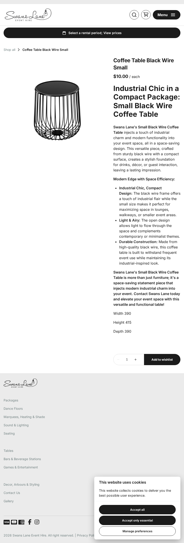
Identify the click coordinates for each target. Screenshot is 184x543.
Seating (9, 433)
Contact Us (12, 493)
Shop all (9, 49)
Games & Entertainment (21, 467)
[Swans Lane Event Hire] (28, 15)
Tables (8, 450)
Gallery (9, 501)
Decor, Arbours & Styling (21, 484)
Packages (11, 400)
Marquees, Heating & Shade (24, 417)
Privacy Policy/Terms (92, 535)
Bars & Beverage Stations (22, 459)
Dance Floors (13, 408)
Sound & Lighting (16, 425)
